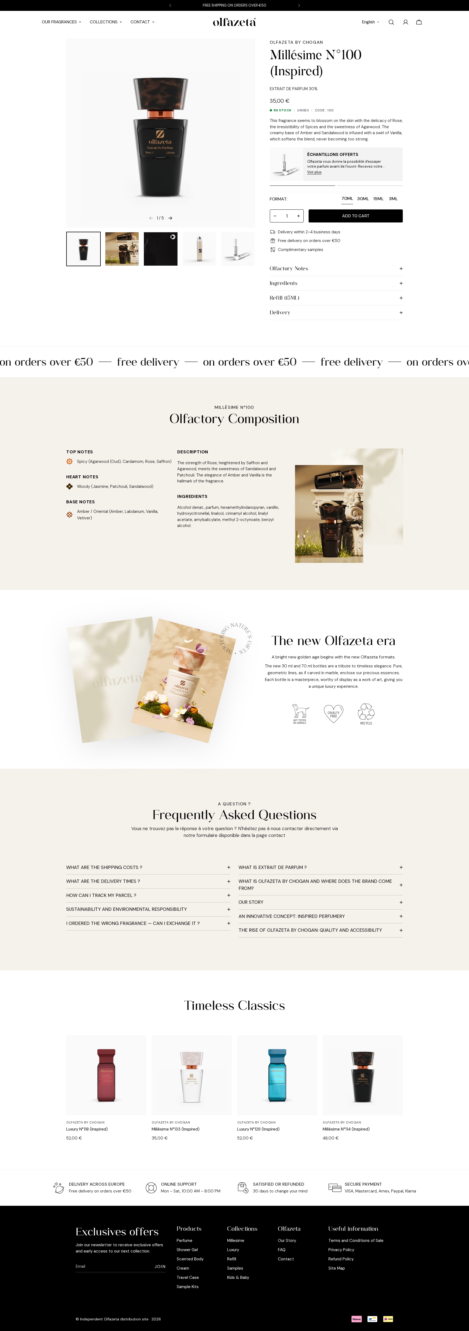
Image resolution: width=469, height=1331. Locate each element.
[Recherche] (391, 22)
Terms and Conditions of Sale (356, 1240)
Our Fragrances (59, 22)
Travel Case (188, 1277)
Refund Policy (341, 1259)
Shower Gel (187, 1249)
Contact (140, 22)
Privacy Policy (341, 1249)
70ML (347, 198)
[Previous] (170, 5)
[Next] (299, 5)
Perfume (184, 1240)
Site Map (336, 1268)
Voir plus (314, 172)
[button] (356, 215)
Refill (231, 1259)
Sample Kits (188, 1286)
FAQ (282, 1249)
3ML (393, 199)
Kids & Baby (238, 1277)
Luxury (233, 1249)
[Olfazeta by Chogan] (234, 22)
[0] (419, 22)
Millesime (235, 1240)
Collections (104, 22)
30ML (363, 199)
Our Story (287, 1240)
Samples (235, 1268)
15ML (378, 199)
